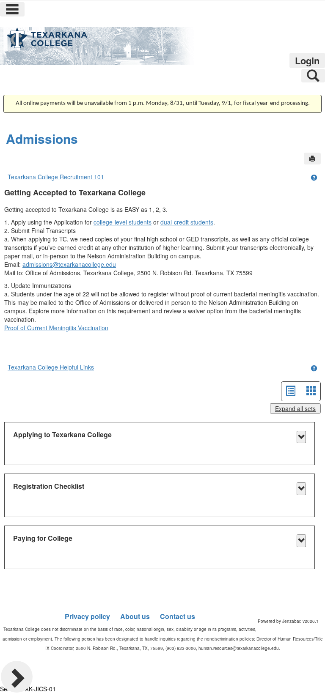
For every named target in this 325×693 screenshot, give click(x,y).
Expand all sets (295, 408)
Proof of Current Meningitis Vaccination (56, 327)
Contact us (177, 616)
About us (135, 616)
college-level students (122, 222)
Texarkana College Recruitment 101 (56, 177)
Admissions (42, 138)
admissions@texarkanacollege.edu (69, 264)
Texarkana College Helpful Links (51, 367)
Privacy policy (87, 616)
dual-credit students (186, 222)
